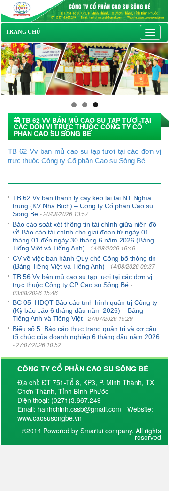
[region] (84, 69)
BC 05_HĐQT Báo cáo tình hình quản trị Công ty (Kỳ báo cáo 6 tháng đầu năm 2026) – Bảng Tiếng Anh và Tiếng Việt (85, 310)
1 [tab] (74, 104)
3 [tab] (95, 104)
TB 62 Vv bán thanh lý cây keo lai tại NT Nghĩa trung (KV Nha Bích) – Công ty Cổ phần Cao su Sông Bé (83, 206)
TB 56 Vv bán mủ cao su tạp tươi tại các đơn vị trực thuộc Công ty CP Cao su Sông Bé (82, 280)
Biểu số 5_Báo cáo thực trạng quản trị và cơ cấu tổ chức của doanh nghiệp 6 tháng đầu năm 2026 (86, 332)
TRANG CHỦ (23, 32)
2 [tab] (84, 104)
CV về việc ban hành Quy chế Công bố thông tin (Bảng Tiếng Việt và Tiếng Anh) (84, 262)
